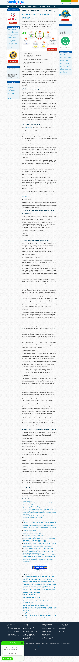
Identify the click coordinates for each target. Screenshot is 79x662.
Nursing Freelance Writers (47, 631)
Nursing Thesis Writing (64, 71)
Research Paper (62, 631)
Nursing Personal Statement (65, 57)
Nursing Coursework (11, 634)
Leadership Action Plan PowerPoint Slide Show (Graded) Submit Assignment (39, 532)
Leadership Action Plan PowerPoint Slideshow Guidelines (35, 541)
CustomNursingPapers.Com (41, 652)
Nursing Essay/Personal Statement (48, 628)
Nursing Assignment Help (29, 637)
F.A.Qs (48, 6)
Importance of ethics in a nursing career (31, 60)
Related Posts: (27, 65)
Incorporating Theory (27, 501)
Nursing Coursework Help (47, 624)
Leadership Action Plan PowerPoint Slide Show (33, 533)
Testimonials (42, 6)
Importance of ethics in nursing (30, 594)
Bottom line (26, 63)
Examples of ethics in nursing (29, 58)
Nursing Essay (44, 630)
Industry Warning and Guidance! (30, 631)
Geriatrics (10, 46)
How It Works (14, 6)
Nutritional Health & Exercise (64, 625)
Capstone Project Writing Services (13, 628)
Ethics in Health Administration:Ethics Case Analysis (35, 604)
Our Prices (35, 6)
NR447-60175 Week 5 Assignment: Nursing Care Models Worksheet (37, 537)
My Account (64, 1)
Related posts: (27, 66)
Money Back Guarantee (12, 89)
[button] (22, 643)
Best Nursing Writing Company (13, 625)
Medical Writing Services (29, 634)
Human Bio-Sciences (12, 41)
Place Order (70, 1)
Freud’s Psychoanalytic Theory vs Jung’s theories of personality (36, 506)
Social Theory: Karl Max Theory (29, 530)
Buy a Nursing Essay (64, 55)
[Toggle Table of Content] (46, 53)
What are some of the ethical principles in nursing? (34, 62)
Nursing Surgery (11, 35)
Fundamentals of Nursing (13, 32)
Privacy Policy (11, 92)
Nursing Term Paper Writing (65, 58)
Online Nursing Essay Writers (64, 627)
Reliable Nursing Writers (63, 630)
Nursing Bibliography (64, 66)
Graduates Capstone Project (65, 69)
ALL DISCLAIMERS (11, 93)
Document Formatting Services (13, 635)
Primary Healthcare (12, 29)
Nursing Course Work (64, 63)
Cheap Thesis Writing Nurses (13, 631)
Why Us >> (54, 6)
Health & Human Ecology (13, 43)
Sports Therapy (11, 47)
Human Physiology (12, 40)
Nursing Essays (63, 54)
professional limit (25, 196)
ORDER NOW (22, 6)
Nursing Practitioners (12, 44)
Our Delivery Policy (12, 90)
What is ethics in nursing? (29, 56)
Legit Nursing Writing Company (30, 632)
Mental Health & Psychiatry (13, 34)
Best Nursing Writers (11, 624)
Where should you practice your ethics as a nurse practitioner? (36, 59)
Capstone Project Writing (65, 68)
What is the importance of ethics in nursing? (32, 55)
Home (8, 6)
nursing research (29, 127)
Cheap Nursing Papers (11, 630)
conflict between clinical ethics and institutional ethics (35, 605)
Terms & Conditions (12, 95)
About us (29, 6)
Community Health (12, 31)
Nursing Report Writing (65, 65)
